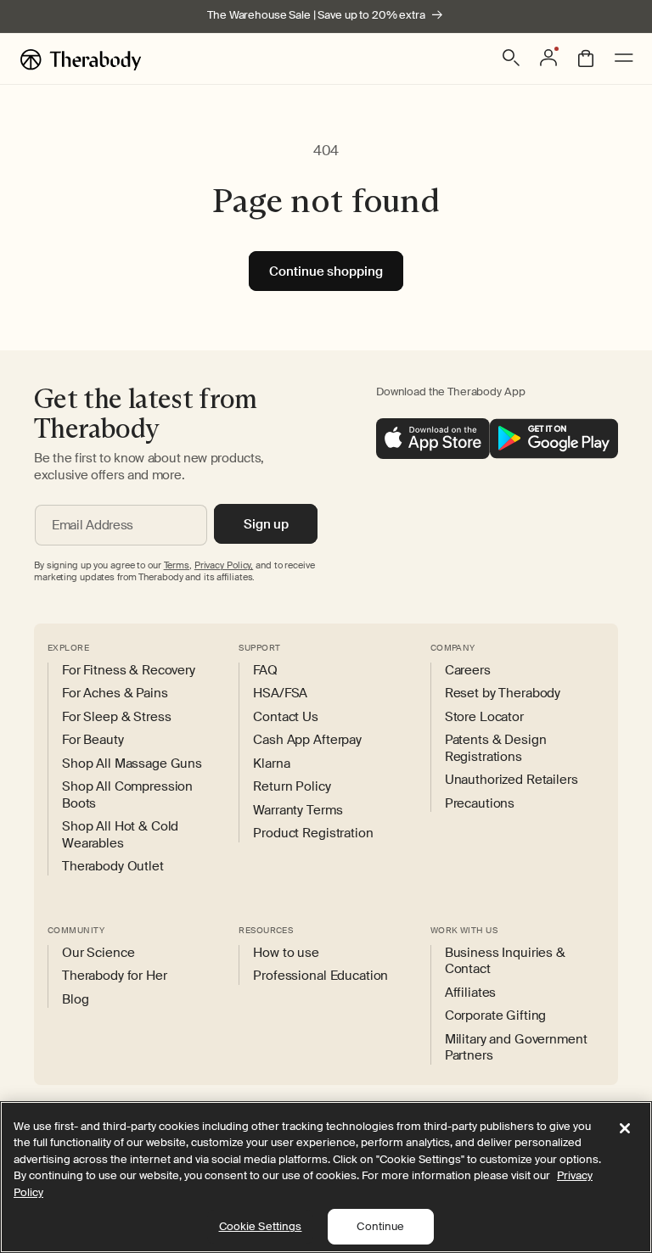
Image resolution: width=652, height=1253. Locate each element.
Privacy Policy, (223, 565)
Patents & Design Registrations (496, 748)
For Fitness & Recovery (128, 671)
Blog (75, 1000)
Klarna (271, 764)
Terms (176, 565)
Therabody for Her (114, 976)
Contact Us (285, 717)
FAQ (265, 671)
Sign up (266, 524)
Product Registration (313, 833)
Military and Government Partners (516, 1048)
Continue (380, 1226)
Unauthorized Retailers (511, 780)
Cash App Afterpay (307, 740)
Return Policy (291, 787)
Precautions (479, 804)
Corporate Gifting (496, 1016)
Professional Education (320, 976)
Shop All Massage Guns (132, 764)
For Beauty (93, 740)
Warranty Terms (297, 811)
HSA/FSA (280, 693)
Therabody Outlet (113, 867)
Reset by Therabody (502, 693)
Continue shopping (326, 271)
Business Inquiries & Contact (505, 961)
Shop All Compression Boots (127, 795)
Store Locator (484, 717)
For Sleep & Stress (116, 717)
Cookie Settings (260, 1226)
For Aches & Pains (115, 693)
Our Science (98, 953)
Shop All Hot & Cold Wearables (120, 835)
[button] (511, 58)
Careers (468, 671)
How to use (286, 953)
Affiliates (471, 993)
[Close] (625, 1128)
